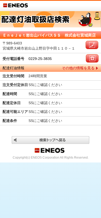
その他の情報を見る (78, 68)
